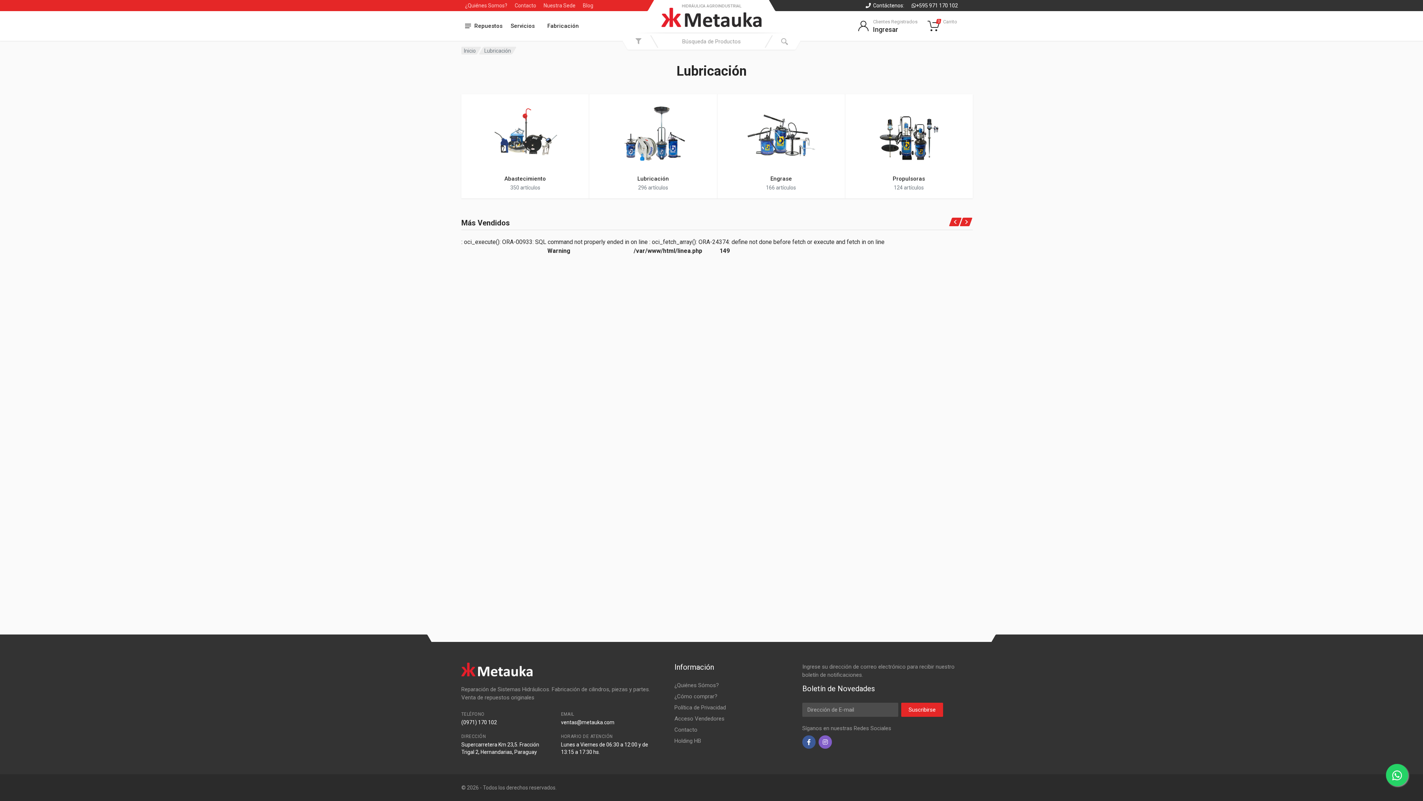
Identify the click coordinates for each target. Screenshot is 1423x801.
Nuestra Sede (559, 5)
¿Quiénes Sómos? (696, 685)
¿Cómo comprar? (695, 696)
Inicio (470, 51)
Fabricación (563, 26)
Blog (588, 5)
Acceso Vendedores (699, 718)
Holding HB (687, 741)
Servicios (523, 26)
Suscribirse (922, 709)
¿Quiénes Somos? (486, 5)
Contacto (525, 5)
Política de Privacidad (700, 707)
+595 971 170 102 (937, 5)
